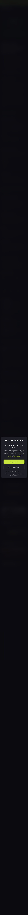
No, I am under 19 (14, 467)
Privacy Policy (17, 456)
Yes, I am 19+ (14, 462)
